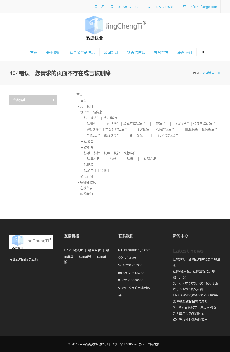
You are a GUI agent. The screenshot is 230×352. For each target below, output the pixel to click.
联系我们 (184, 52)
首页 (33, 52)
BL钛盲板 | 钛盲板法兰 (201, 129)
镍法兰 (160, 123)
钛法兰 (78, 250)
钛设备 (88, 141)
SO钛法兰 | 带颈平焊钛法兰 (195, 123)
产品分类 (19, 100)
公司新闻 (111, 52)
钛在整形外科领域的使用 (190, 319)
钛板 (130, 159)
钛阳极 (88, 164)
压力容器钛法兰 (168, 135)
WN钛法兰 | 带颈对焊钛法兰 (107, 129)
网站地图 (153, 344)
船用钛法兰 (138, 135)
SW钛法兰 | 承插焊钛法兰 (156, 129)
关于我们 (53, 52)
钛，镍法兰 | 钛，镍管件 (101, 118)
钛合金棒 (85, 256)
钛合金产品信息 (82, 52)
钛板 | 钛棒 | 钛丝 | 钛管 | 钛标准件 (110, 153)
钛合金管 (94, 250)
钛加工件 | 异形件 (97, 170)
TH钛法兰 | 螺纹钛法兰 (103, 135)
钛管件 (91, 123)
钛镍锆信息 (136, 52)
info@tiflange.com (203, 6)
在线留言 (161, 52)
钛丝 (113, 159)
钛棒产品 (93, 159)
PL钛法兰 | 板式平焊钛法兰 (126, 123)
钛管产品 (150, 159)
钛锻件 (88, 147)
